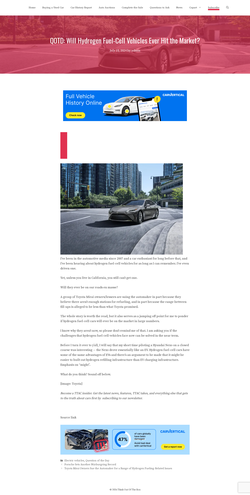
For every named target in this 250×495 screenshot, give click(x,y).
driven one (67, 268)
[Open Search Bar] (227, 7)
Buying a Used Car (53, 7)
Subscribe (213, 7)
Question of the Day (97, 460)
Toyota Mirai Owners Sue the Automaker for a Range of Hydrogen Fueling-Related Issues (118, 468)
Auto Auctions (107, 7)
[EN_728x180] (125, 120)
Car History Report (81, 7)
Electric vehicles (74, 460)
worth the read (97, 316)
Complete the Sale (132, 7)
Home (32, 7)
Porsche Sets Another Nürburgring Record (90, 464)
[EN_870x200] (125, 454)
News (179, 7)
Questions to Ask (159, 7)
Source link (68, 417)
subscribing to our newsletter (122, 398)
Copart (193, 7)
